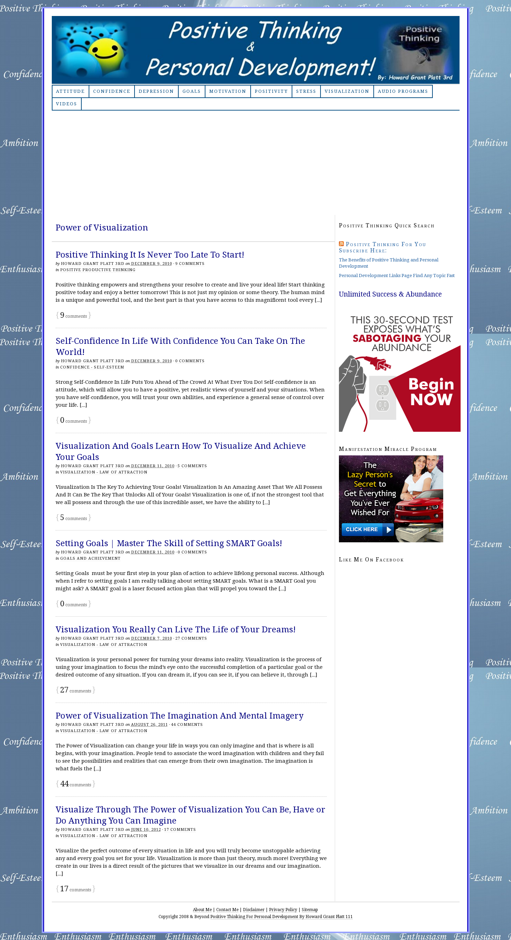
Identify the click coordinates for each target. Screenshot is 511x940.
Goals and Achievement (90, 558)
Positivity (271, 91)
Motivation (227, 91)
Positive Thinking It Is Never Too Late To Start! (150, 255)
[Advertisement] (256, 162)
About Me (202, 909)
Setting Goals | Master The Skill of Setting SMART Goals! (169, 543)
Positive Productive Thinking (98, 270)
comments (73, 316)
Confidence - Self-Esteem (92, 367)
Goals (191, 91)
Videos (66, 103)
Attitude (70, 91)
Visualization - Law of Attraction (103, 472)
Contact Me (227, 909)
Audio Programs (403, 91)
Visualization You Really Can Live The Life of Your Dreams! (176, 629)
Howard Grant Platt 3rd (92, 263)
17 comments (180, 829)
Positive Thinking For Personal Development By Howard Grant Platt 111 (281, 916)
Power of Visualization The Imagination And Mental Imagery (179, 716)
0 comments (190, 361)
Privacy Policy (283, 909)
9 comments (190, 263)
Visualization (347, 91)
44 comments (187, 724)
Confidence (111, 91)
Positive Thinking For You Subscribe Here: (382, 247)
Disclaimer (254, 909)
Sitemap (310, 909)
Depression (156, 91)
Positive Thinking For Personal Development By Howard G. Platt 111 (256, 50)
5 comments (192, 466)
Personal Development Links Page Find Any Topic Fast (397, 275)
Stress (306, 91)
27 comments (191, 638)
